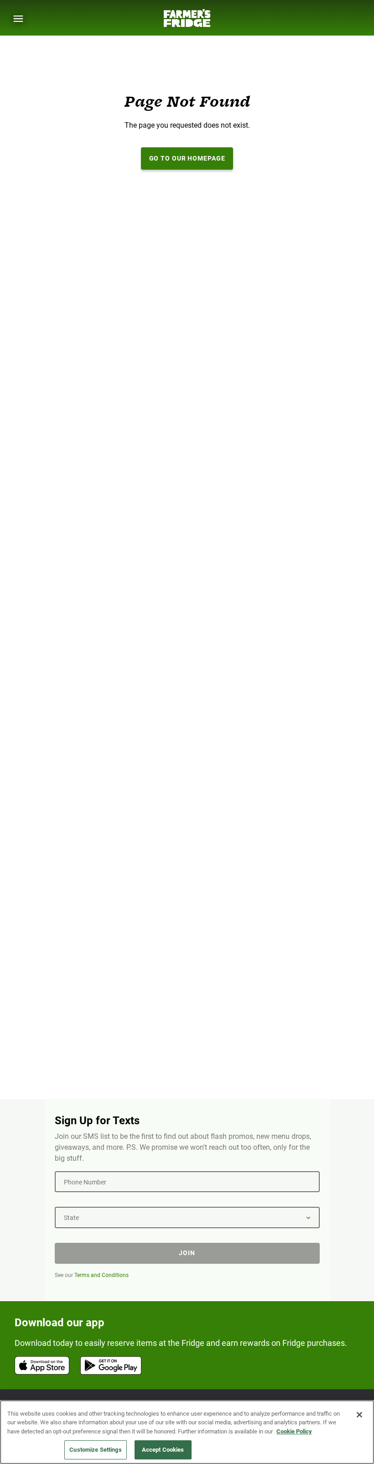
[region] (187, 1432)
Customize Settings (95, 1449)
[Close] (359, 1415)
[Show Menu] (18, 19)
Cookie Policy (294, 1431)
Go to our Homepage (187, 158)
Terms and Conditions (101, 1275)
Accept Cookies (163, 1449)
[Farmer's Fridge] (187, 18)
